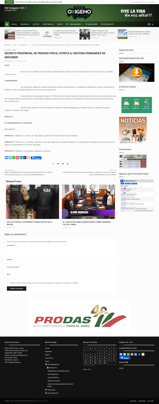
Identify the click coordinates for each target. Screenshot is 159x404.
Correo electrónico (13, 267)
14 (95, 357)
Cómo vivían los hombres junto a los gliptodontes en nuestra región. (39, 2)
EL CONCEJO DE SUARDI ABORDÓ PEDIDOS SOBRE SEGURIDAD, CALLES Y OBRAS (65, 33)
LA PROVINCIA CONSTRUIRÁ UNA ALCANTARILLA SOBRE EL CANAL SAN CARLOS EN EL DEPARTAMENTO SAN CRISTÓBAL (89, 174)
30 (104, 362)
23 (104, 360)
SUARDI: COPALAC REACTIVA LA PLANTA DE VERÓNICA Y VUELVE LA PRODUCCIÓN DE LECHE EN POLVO (28, 33)
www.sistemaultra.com (41, 401)
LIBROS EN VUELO (54, 381)
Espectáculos (48, 24)
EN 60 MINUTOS (53, 374)
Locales (14, 24)
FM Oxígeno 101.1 (15, 8)
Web (8, 274)
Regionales (25, 24)
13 (90, 357)
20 (90, 360)
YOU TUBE (150, 401)
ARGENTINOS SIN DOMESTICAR (58, 371)
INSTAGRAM (141, 401)
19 (85, 360)
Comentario (11, 245)
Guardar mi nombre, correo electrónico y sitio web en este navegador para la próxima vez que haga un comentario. (44, 283)
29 (99, 362)
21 (95, 360)
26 (85, 362)
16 (104, 357)
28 (95, 362)
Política (36, 24)
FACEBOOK (133, 401)
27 (90, 362)
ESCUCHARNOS (53, 377)
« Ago (85, 369)
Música (59, 24)
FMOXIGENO (9, 61)
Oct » (89, 369)
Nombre (10, 259)
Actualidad (8, 50)
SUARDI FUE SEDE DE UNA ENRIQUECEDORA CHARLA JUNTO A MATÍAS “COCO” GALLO (103, 33)
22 (99, 360)
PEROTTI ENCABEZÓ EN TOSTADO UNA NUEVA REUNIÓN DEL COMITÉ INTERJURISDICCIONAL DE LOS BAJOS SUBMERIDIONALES (28, 174)
